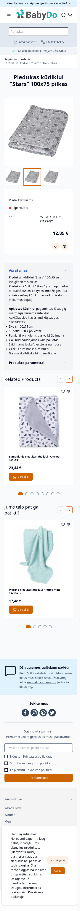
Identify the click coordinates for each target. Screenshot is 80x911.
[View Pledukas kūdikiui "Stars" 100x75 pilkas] (13, 177)
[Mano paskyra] (63, 15)
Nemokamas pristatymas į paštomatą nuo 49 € (37, 3)
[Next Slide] (69, 379)
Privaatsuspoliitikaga (37, 756)
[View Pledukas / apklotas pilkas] (51, 177)
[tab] (20, 493)
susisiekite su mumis (41, 682)
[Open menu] (8, 14)
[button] (38, 799)
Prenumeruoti (39, 778)
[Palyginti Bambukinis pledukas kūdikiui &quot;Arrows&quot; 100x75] (68, 391)
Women (9, 815)
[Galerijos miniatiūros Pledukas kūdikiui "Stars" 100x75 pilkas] (32, 177)
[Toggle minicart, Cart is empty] (70, 15)
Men (7, 821)
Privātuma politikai (39, 770)
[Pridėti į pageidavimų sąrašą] (55, 246)
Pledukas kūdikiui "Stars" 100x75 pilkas (32, 63)
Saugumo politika (38, 763)
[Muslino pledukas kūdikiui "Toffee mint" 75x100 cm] (38, 554)
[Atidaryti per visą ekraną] (38, 132)
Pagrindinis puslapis (17, 59)
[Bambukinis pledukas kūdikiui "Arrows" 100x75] (38, 421)
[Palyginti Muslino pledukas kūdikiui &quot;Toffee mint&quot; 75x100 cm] (68, 524)
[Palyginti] (64, 246)
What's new (12, 808)
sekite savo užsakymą (50, 678)
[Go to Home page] (36, 14)
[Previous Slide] (60, 379)
